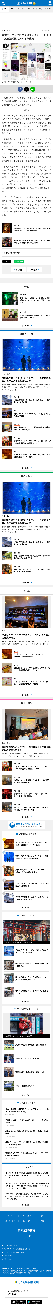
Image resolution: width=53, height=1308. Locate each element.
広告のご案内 (8, 1259)
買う (29, 9)
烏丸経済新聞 (24, 3)
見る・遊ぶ (21, 9)
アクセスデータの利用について (14, 1252)
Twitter (29, 1236)
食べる (13, 9)
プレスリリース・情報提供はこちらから (17, 1249)
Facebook (23, 1236)
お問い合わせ (8, 1256)
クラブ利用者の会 (12, 252)
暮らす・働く (37, 9)
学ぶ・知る (48, 9)
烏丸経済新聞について (11, 1245)
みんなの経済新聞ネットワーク (26, 1282)
